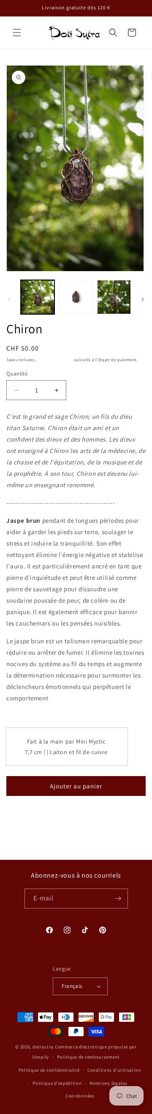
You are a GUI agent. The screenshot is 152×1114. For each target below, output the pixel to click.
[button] (17, 32)
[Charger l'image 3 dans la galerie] (114, 297)
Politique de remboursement (88, 1057)
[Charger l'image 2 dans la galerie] (75, 297)
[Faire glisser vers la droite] (142, 299)
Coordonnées (80, 1096)
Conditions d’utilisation (114, 1070)
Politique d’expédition (57, 1083)
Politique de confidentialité (49, 1070)
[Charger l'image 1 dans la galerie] (37, 297)
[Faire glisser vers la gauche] (9, 299)
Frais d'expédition (55, 359)
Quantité (16, 373)
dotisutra (43, 1047)
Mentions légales (108, 1083)
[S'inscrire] (118, 898)
